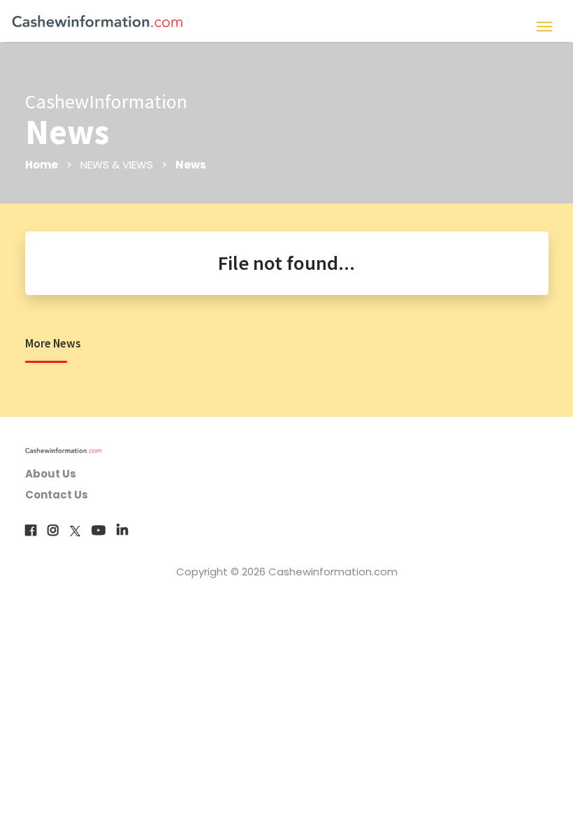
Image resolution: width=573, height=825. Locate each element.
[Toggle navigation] (544, 25)
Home (41, 164)
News (190, 164)
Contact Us (56, 494)
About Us (50, 473)
